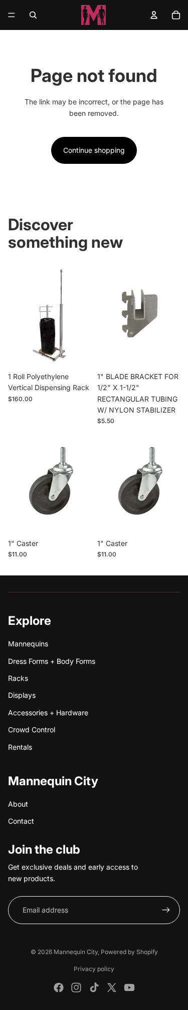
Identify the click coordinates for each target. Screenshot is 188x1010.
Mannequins (28, 643)
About (18, 804)
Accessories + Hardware (48, 712)
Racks (18, 678)
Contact (21, 821)
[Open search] (33, 15)
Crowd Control (31, 729)
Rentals (20, 747)
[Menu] (11, 14)
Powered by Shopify (129, 952)
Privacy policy (94, 969)
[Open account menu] (154, 15)
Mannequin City (76, 952)
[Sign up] (165, 910)
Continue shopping (94, 150)
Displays (22, 695)
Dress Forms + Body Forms (51, 661)
